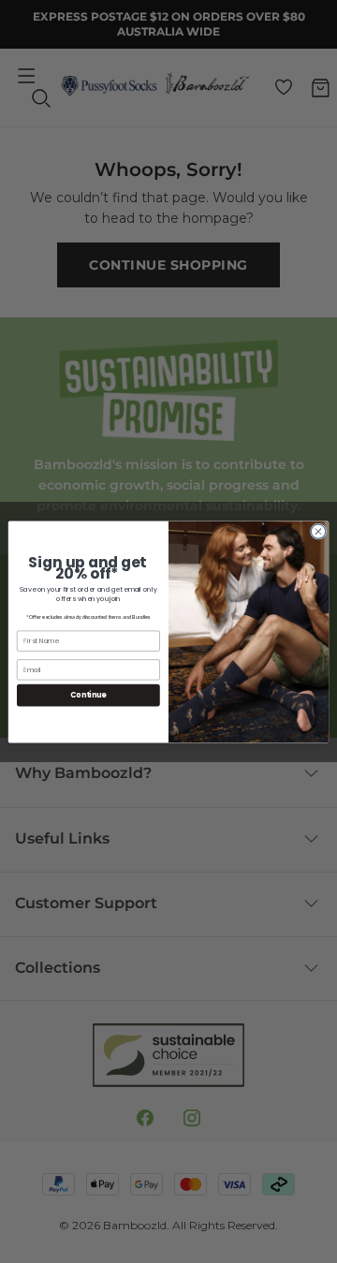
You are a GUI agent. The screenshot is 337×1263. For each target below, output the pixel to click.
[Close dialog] (318, 530)
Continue (88, 694)
